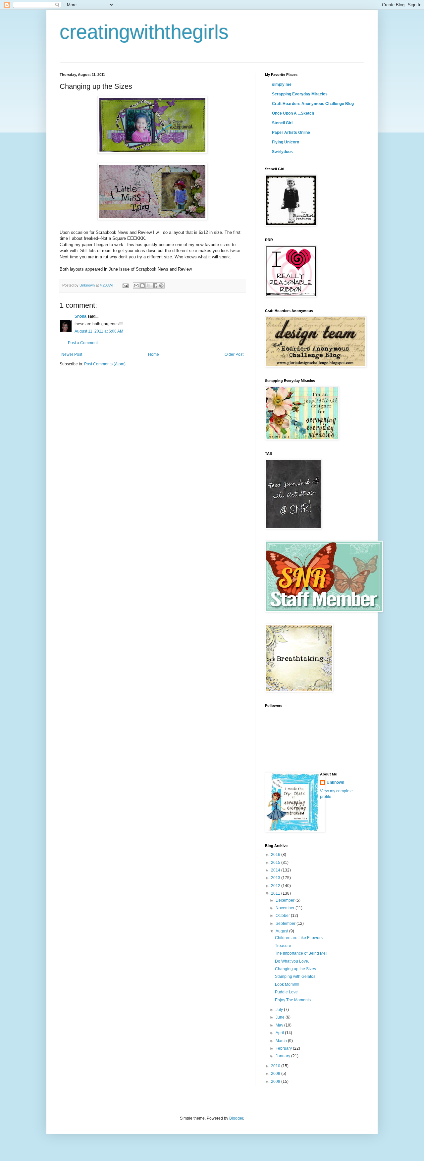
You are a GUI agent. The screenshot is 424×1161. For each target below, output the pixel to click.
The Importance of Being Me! (301, 953)
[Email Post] (125, 285)
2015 (276, 862)
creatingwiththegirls (144, 32)
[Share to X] (148, 285)
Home (153, 354)
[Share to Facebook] (155, 285)
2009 (276, 1073)
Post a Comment (83, 343)
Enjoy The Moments (293, 1000)
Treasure (283, 945)
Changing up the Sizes (295, 969)
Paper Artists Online (291, 132)
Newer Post (71, 354)
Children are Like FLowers (299, 937)
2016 (276, 854)
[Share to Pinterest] (161, 285)
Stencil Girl (282, 123)
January (283, 1056)
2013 (276, 877)
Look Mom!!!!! (287, 984)
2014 (276, 870)
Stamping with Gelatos (295, 976)
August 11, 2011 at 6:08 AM (99, 331)
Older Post (234, 354)
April (280, 1032)
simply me (282, 84)
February (284, 1048)
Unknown (335, 782)
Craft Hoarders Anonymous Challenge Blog (313, 103)
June (281, 1017)
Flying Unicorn (285, 142)
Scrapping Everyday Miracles (300, 94)
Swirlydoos (282, 151)
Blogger (236, 1118)
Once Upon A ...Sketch (293, 113)
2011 (276, 893)
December (285, 900)
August (282, 931)
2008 (276, 1081)
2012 (276, 885)
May (280, 1025)
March (282, 1040)
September (286, 923)
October (283, 915)
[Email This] (136, 285)
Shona (80, 316)
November (285, 908)
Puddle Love (286, 992)
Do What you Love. (292, 961)
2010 (276, 1066)
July (280, 1009)
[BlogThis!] (142, 285)
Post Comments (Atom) (105, 364)
